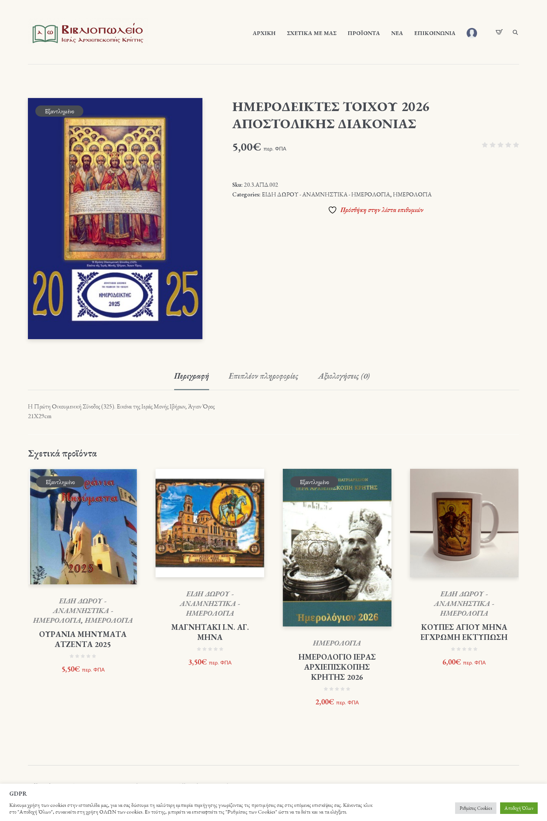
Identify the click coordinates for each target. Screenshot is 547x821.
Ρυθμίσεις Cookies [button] (476, 808)
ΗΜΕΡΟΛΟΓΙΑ (412, 194)
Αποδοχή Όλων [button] (519, 808)
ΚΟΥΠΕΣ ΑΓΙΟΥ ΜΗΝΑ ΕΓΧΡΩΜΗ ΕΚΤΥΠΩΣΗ (464, 632)
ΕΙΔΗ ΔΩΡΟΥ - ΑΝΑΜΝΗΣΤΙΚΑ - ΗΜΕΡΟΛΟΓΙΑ (326, 194)
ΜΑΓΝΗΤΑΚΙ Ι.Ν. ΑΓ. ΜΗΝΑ (210, 632)
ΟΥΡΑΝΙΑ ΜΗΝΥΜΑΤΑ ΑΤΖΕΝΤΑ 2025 (83, 639)
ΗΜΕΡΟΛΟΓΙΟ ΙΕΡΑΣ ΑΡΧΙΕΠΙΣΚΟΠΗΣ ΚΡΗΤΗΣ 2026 (337, 667)
